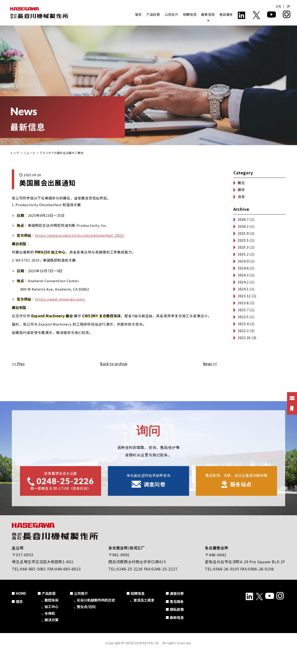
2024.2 (243, 281)
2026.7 (243, 219)
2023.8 (243, 302)
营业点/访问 (86, 606)
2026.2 (243, 226)
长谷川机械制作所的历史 (96, 600)
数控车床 (51, 600)
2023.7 (243, 309)
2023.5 (243, 316)
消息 (241, 196)
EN (278, 6)
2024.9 (243, 261)
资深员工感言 (143, 600)
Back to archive (113, 363)
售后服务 (226, 14)
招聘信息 (190, 14)
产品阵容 (153, 14)
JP (288, 6)
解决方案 (51, 619)
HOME (21, 593)
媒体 (241, 189)
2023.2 (243, 330)
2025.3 (243, 247)
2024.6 (243, 268)
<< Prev (18, 363)
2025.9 (243, 233)
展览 (241, 182)
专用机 (50, 613)
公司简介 (171, 14)
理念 (138, 14)
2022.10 (244, 337)
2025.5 (243, 240)
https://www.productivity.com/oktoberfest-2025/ (80, 235)
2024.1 (243, 288)
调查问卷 (177, 593)
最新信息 (208, 14)
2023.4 (243, 323)
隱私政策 (177, 609)
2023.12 (244, 295)
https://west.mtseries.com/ (60, 299)
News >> (210, 363)
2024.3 (243, 274)
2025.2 (243, 254)
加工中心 (51, 606)
